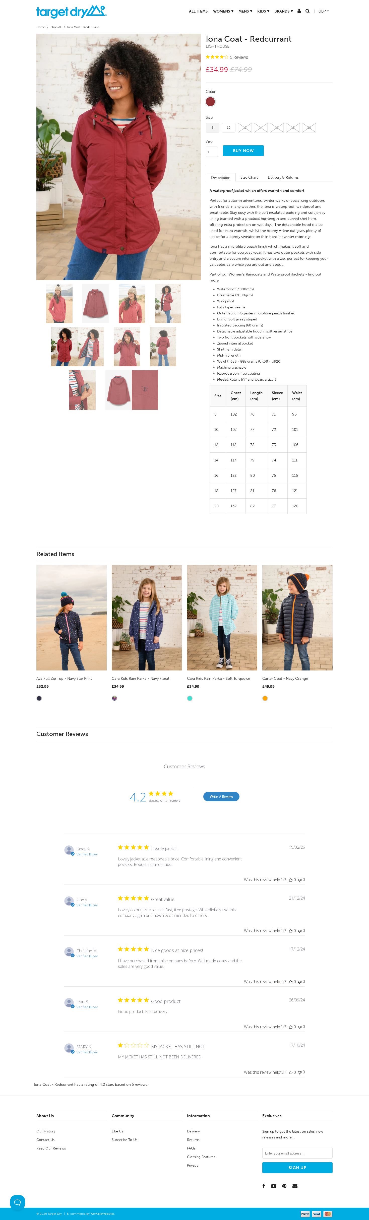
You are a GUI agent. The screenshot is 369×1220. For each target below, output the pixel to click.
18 (293, 127)
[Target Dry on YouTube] (273, 1186)
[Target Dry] (71, 11)
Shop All (56, 27)
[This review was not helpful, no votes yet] (299, 879)
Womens (219, 11)
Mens (241, 11)
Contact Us (45, 1140)
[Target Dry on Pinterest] (284, 1186)
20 (309, 127)
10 (228, 127)
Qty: (209, 142)
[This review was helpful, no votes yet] (290, 879)
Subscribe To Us (124, 1140)
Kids (259, 11)
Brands (279, 11)
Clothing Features (201, 1157)
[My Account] (294, 12)
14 (261, 127)
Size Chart (249, 177)
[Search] (303, 12)
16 (277, 127)
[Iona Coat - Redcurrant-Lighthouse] (118, 157)
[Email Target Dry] (294, 1186)
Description (220, 177)
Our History (45, 1131)
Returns (193, 1140)
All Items (193, 11)
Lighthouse (217, 46)
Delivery (193, 1131)
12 (245, 127)
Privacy (192, 1165)
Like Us (117, 1131)
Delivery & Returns (283, 177)
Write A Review (221, 796)
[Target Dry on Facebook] (263, 1186)
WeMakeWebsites (102, 1213)
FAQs (191, 1148)
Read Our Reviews (51, 1148)
